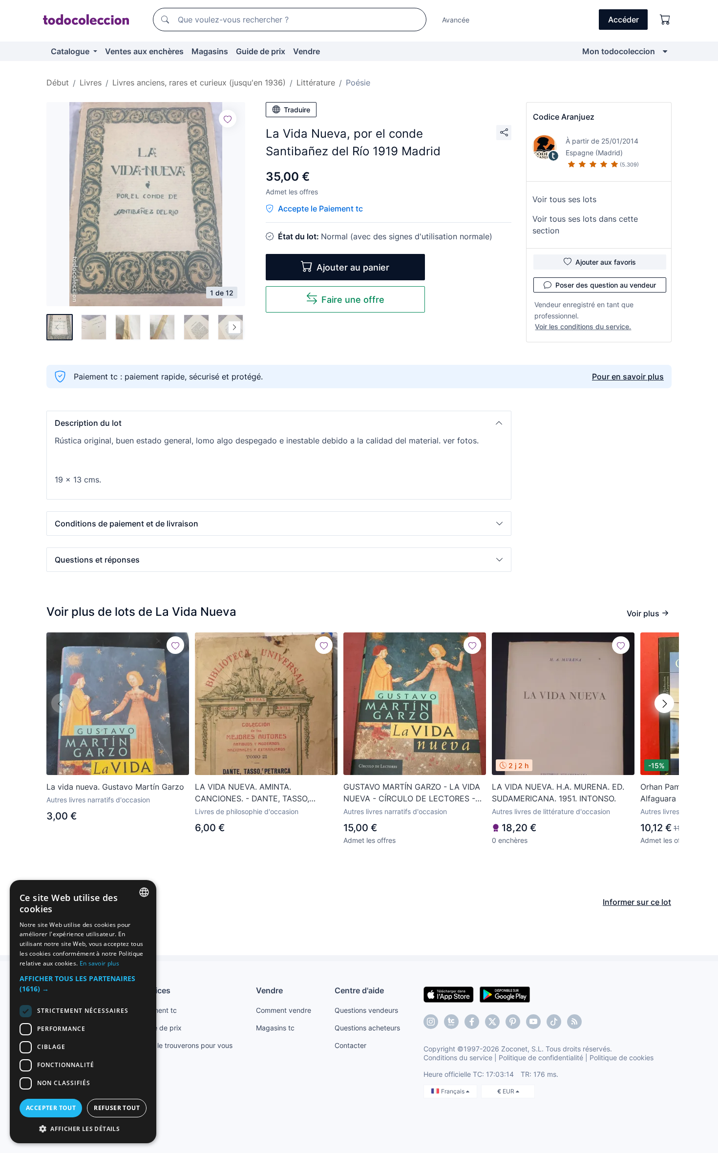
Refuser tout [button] (117, 1108)
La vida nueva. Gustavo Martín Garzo (115, 787)
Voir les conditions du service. (583, 326)
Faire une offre (352, 299)
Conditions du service (457, 1057)
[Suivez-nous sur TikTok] (554, 1021)
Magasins (209, 51)
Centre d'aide (359, 990)
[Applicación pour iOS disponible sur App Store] (448, 994)
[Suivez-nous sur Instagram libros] (451, 1021)
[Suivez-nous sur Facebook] (472, 1021)
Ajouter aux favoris (605, 262)
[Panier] (665, 19)
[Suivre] (227, 118)
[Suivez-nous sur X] (492, 1021)
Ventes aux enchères (144, 51)
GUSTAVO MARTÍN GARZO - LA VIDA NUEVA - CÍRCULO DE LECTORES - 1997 (411, 793)
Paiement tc (158, 1010)
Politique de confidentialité (541, 1057)
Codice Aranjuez (563, 117)
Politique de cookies (622, 1057)
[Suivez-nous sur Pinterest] (513, 1021)
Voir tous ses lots (564, 199)
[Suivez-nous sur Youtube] (533, 1021)
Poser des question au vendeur (605, 285)
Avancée (455, 20)
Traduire (297, 109)
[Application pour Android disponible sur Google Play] (505, 994)
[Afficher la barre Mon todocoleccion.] (665, 51)
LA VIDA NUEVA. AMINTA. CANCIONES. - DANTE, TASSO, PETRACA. (252, 793)
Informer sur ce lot (637, 902)
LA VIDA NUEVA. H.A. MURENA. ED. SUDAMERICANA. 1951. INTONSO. (558, 792)
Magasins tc (275, 1028)
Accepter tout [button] (51, 1108)
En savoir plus (99, 963)
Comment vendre (283, 1010)
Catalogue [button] (71, 51)
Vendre (306, 51)
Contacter (350, 1045)
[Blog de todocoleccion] (574, 1021)
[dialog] (83, 1011)
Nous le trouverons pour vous (185, 1045)
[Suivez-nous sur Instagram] (430, 1021)
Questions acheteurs (367, 1028)
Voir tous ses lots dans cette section (585, 224)
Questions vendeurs (366, 1010)
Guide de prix (260, 51)
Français (453, 1091)
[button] (279, 423)
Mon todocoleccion (618, 51)
